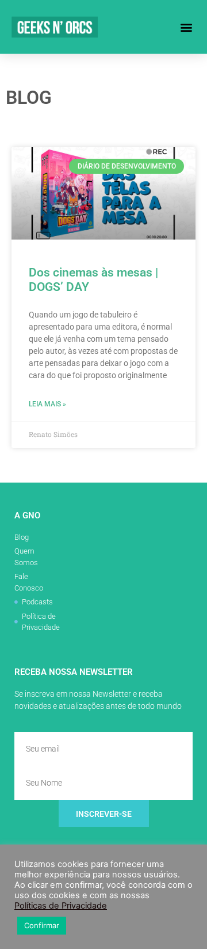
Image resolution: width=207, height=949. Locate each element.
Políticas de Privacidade (60, 906)
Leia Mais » (47, 404)
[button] (186, 26)
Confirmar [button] (41, 925)
